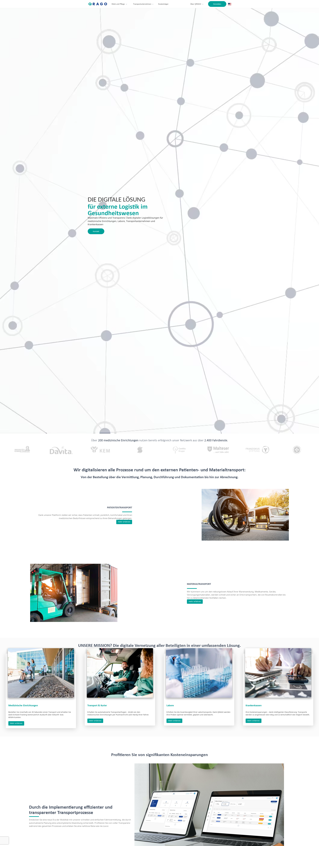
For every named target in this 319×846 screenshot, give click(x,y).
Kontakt (96, 231)
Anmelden (217, 4)
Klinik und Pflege (118, 4)
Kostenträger (163, 4)
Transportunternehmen (142, 4)
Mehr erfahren (16, 723)
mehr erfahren (124, 522)
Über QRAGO (195, 4)
